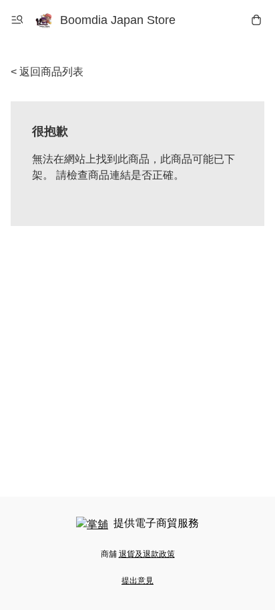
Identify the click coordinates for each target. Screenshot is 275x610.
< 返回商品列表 (47, 71)
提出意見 (137, 580)
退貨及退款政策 (147, 554)
